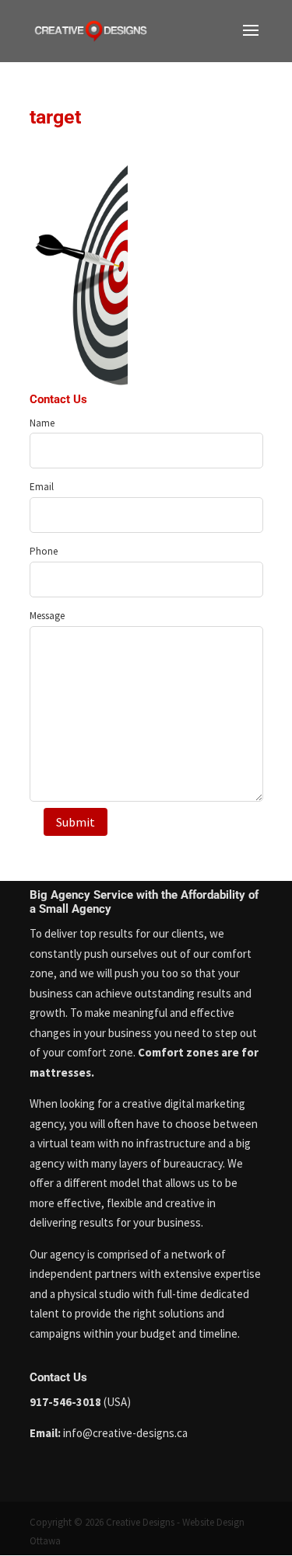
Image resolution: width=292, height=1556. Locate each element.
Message (47, 615)
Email (42, 486)
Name (42, 423)
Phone (44, 551)
